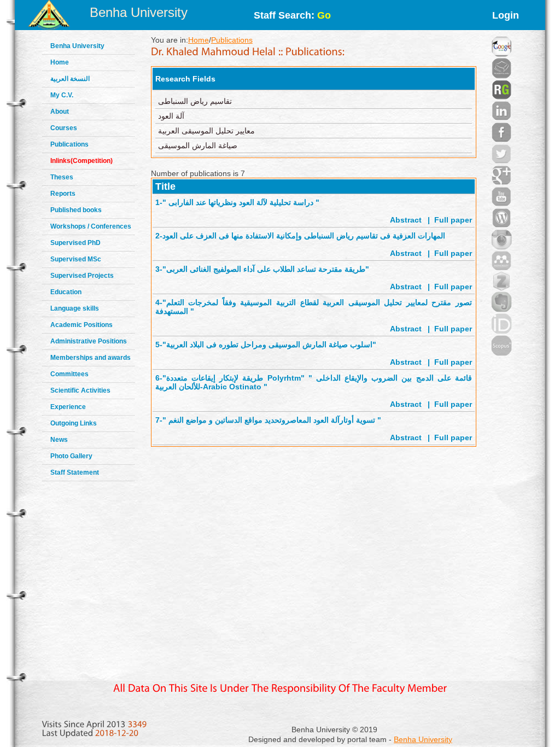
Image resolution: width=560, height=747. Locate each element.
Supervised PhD (75, 243)
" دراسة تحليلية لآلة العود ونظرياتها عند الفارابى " (240, 202)
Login (505, 15)
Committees (69, 374)
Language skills (74, 308)
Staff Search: (292, 15)
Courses (63, 128)
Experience (68, 407)
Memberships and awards (90, 357)
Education (65, 292)
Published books (76, 210)
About (59, 111)
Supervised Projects (82, 275)
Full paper (453, 219)
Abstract (406, 219)
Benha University (139, 12)
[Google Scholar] (501, 32)
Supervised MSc (75, 259)
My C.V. (61, 95)
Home (59, 62)
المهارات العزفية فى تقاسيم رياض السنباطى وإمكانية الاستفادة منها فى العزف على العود (303, 235)
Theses (61, 177)
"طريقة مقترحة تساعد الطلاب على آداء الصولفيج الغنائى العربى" (265, 269)
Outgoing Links (73, 423)
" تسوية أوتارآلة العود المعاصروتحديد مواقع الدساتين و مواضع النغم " (271, 420)
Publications (69, 144)
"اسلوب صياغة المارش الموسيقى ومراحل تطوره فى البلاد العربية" (269, 344)
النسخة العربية (70, 79)
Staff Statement (74, 472)
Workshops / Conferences (90, 226)
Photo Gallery (71, 456)
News (59, 439)
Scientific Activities (80, 390)
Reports (62, 193)
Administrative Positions (88, 341)
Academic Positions (81, 325)
